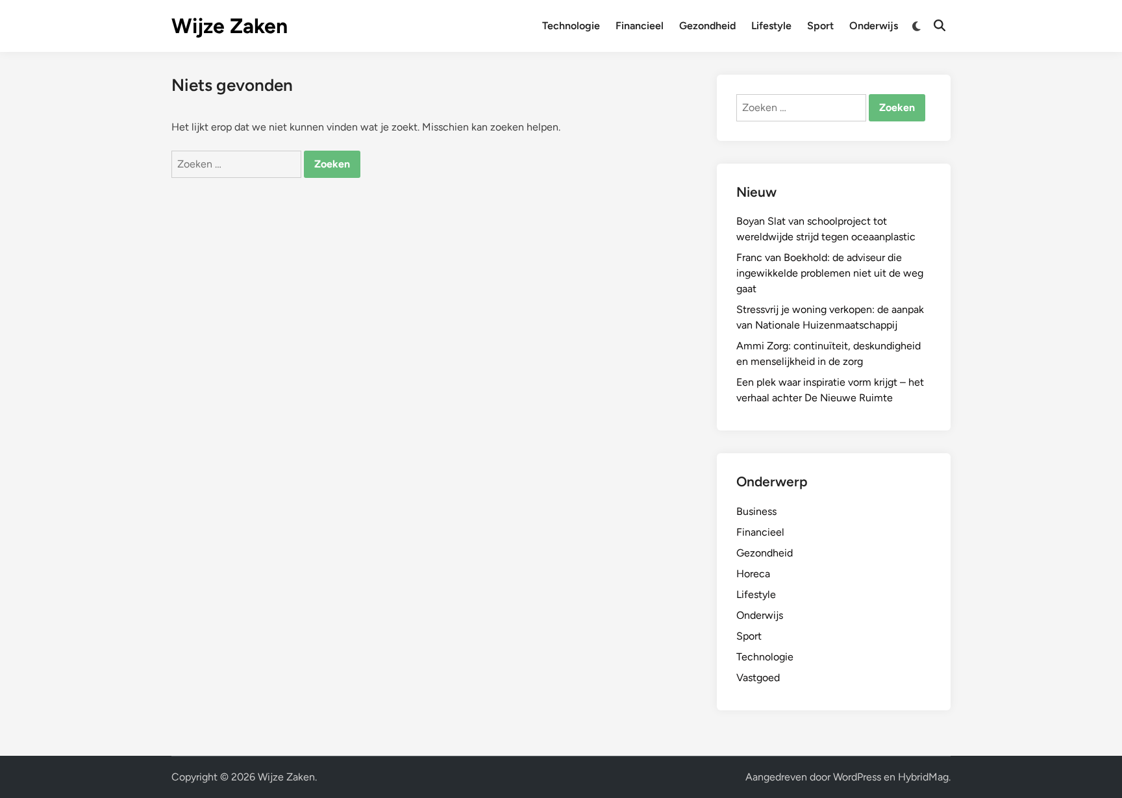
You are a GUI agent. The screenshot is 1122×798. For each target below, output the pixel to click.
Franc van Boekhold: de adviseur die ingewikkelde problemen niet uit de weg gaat (829, 273)
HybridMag (923, 777)
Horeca (753, 573)
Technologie (571, 25)
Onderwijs (873, 25)
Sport (820, 25)
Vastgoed (758, 677)
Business (756, 511)
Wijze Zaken (229, 26)
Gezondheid (707, 25)
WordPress (857, 777)
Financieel (640, 25)
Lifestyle (771, 25)
